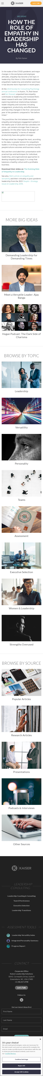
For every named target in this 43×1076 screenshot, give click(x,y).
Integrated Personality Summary (25, 941)
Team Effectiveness (21, 901)
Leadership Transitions (21, 910)
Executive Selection (22, 905)
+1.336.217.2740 (21, 982)
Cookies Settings (21, 1059)
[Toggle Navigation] (2, 3)
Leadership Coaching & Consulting (21, 896)
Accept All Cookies (21, 1072)
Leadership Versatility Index (23, 935)
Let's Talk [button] (36, 3)
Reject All (21, 1066)
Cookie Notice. (10, 1054)
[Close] (40, 1039)
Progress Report (18, 946)
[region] (21, 1056)
